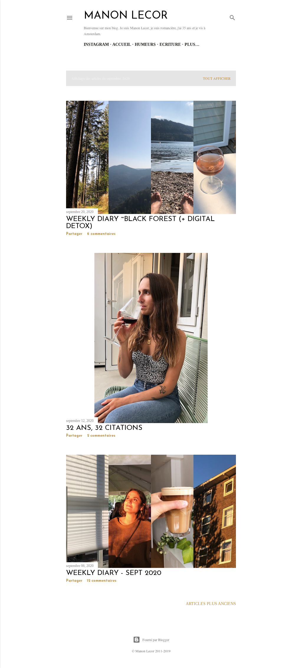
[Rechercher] (232, 16)
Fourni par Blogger (155, 639)
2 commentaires (101, 436)
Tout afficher (217, 78)
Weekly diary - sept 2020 (113, 573)
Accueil (121, 44)
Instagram (96, 44)
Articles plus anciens (211, 604)
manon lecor (126, 16)
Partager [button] (74, 234)
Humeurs (145, 44)
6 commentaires (101, 234)
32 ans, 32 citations (104, 428)
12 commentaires (101, 581)
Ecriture (170, 44)
